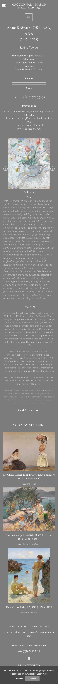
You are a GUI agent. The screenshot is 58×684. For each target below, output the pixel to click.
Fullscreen (29, 192)
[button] (5, 168)
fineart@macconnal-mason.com (29, 645)
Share (29, 87)
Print (29, 197)
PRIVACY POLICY (29, 665)
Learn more (42, 674)
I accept (32, 679)
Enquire (29, 78)
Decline (19, 679)
